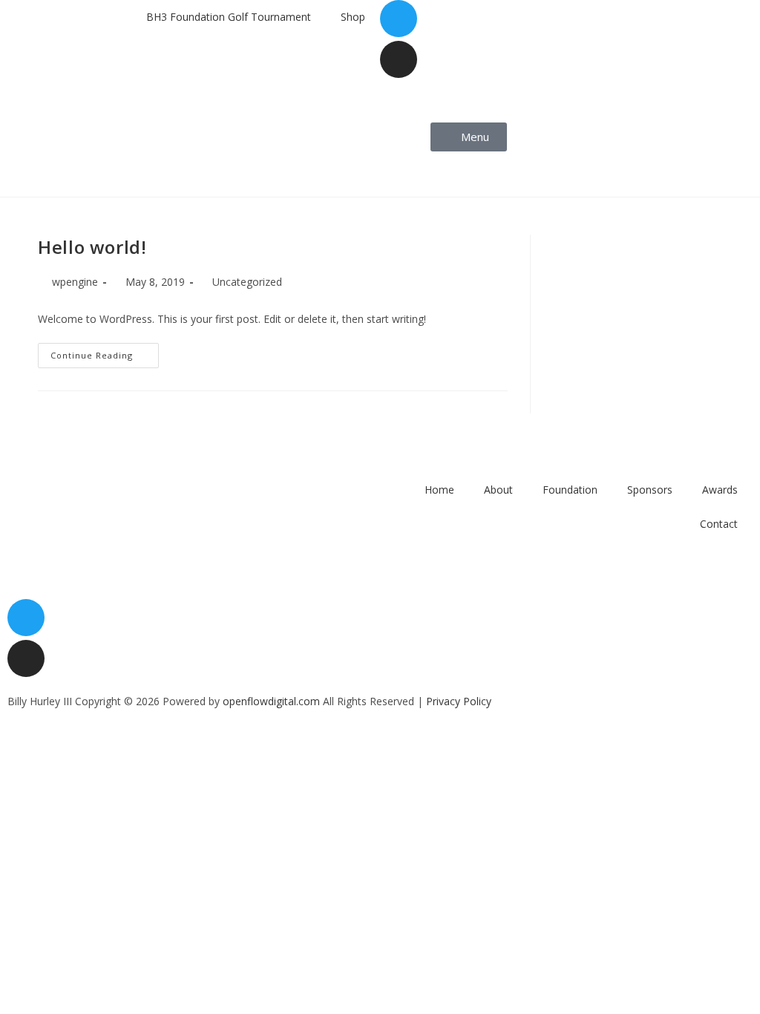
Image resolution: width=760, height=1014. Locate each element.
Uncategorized (247, 282)
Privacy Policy (458, 701)
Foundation (570, 490)
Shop (353, 17)
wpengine (75, 282)
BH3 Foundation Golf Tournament (228, 17)
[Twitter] (398, 18)
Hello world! (92, 247)
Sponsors (649, 490)
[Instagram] (398, 59)
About (498, 490)
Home (439, 490)
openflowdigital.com (271, 701)
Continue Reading (104, 352)
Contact (719, 524)
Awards (720, 490)
